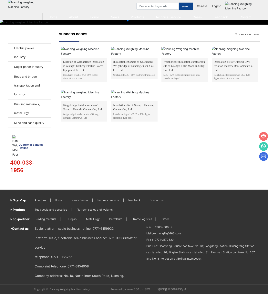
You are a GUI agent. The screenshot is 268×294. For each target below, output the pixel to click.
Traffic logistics (142, 219)
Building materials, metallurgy (27, 108)
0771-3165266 (62, 257)
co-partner (21, 219)
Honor (59, 200)
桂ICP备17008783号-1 (172, 289)
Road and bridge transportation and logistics (27, 85)
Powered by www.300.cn (126, 289)
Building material (45, 219)
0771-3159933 (103, 228)
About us (40, 200)
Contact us (156, 200)
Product (19, 210)
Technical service (108, 200)
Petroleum (115, 219)
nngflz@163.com (170, 233)
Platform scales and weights (95, 209)
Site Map (19, 200)
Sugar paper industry (28, 67)
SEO (147, 289)
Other (165, 219)
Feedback (134, 200)
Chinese (202, 6)
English (216, 6)
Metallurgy (93, 219)
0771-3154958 (78, 266)
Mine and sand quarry (29, 123)
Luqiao (72, 219)
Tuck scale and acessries (51, 209)
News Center (79, 200)
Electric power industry (24, 52)
